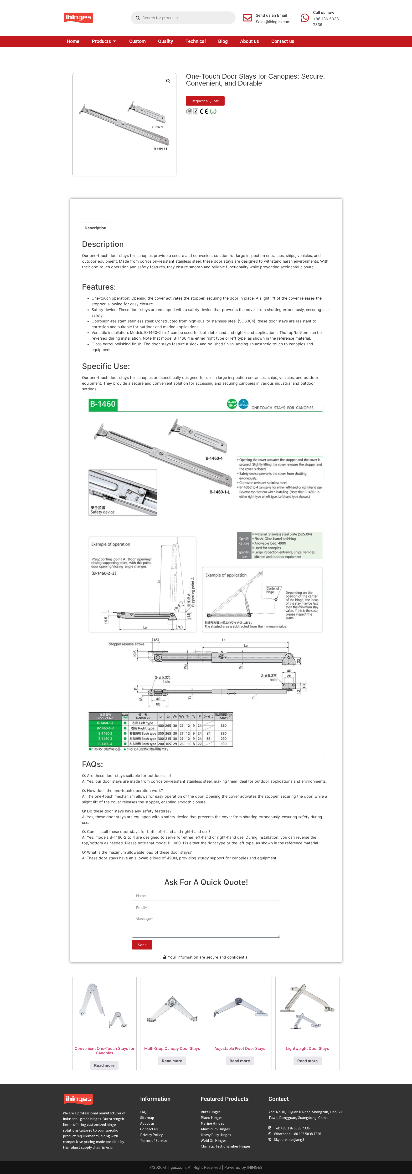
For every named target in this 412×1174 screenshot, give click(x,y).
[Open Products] (114, 41)
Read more (104, 1065)
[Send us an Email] (247, 18)
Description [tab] (95, 227)
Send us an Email (271, 15)
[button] (168, 81)
